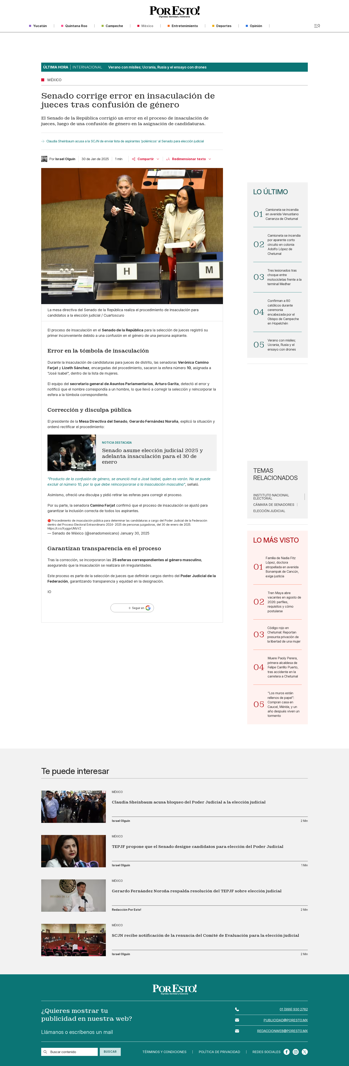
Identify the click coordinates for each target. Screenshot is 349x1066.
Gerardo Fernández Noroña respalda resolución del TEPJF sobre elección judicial (197, 891)
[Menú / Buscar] (317, 26)
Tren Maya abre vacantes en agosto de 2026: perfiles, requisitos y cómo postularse (284, 602)
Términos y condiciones (164, 1051)
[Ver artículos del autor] (44, 159)
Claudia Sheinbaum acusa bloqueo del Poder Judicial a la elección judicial (189, 802)
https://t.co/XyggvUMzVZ (64, 528)
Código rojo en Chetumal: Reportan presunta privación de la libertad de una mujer (284, 634)
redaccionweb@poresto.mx (282, 1031)
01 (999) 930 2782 (294, 1009)
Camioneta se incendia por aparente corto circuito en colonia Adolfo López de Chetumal (284, 244)
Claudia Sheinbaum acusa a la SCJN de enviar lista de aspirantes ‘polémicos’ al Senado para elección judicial (125, 141)
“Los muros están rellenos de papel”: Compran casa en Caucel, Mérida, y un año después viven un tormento (284, 704)
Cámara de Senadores (273, 504)
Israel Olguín (121, 820)
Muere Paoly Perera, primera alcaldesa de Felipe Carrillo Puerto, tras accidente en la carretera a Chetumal (283, 667)
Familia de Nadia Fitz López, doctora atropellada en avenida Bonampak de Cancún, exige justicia (282, 567)
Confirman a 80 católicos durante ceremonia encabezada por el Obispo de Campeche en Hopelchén (283, 312)
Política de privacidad (219, 1051)
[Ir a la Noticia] (132, 453)
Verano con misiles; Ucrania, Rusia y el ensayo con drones (282, 344)
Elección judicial (269, 511)
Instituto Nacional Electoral (271, 497)
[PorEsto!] (174, 12)
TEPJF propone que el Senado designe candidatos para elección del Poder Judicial (197, 846)
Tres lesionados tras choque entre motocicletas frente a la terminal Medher (284, 277)
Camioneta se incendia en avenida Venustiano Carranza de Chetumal (282, 214)
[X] (305, 1052)
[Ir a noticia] (73, 807)
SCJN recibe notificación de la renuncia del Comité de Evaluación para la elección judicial (205, 935)
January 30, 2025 (134, 533)
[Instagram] (296, 1052)
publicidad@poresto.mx (286, 1020)
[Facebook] (287, 1052)
